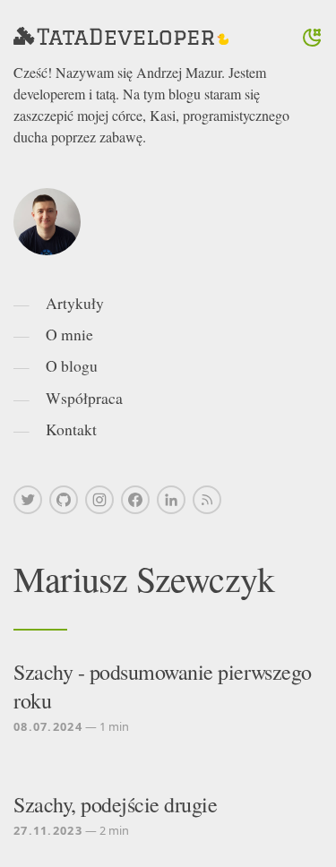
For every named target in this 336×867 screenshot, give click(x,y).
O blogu (72, 365)
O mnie (69, 334)
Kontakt (71, 429)
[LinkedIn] (171, 499)
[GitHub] (63, 499)
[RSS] (207, 499)
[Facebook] (135, 499)
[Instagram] (99, 499)
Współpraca (84, 397)
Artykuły (75, 302)
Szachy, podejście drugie (115, 804)
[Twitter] (27, 499)
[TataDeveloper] (120, 37)
